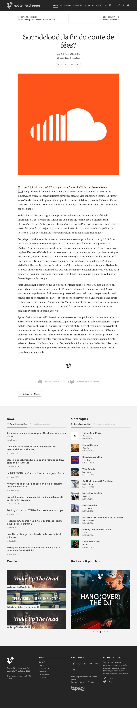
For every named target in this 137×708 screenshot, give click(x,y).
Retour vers (31, 394)
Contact (111, 678)
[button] (93, 631)
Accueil (42, 662)
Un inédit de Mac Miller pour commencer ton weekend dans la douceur (31, 448)
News (55, 5)
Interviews (89, 5)
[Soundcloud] (90, 663)
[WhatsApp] (71, 64)
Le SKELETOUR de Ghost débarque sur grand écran (35, 473)
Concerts (101, 5)
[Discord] (85, 663)
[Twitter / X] (65, 64)
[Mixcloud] (96, 663)
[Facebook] (119, 5)
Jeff (62, 54)
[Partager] (78, 64)
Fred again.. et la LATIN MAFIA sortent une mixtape (35, 510)
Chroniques (65, 5)
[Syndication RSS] (74, 669)
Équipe (110, 682)
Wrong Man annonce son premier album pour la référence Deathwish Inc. (33, 549)
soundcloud (65, 58)
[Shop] (128, 5)
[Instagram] (123, 5)
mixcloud (76, 58)
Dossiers (77, 5)
